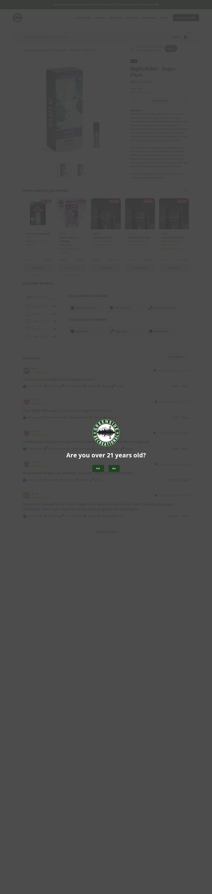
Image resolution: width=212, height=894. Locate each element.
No (114, 468)
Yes (98, 468)
